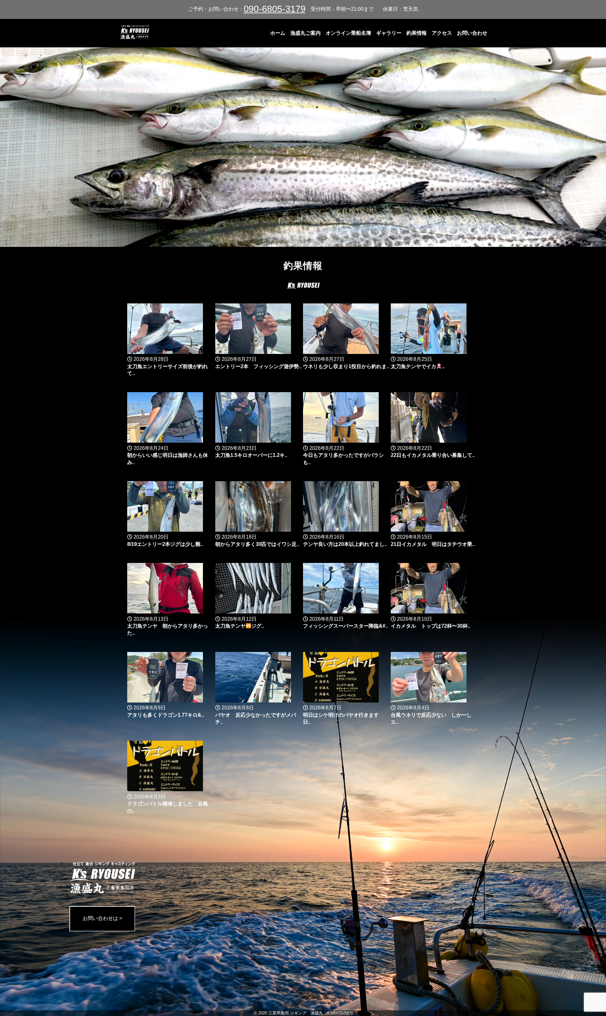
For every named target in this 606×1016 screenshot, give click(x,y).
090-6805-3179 (275, 9)
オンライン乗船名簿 (348, 33)
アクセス (442, 33)
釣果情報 (417, 33)
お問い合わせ (472, 33)
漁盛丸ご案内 (305, 33)
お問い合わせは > (102, 918)
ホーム (277, 33)
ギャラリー (388, 33)
